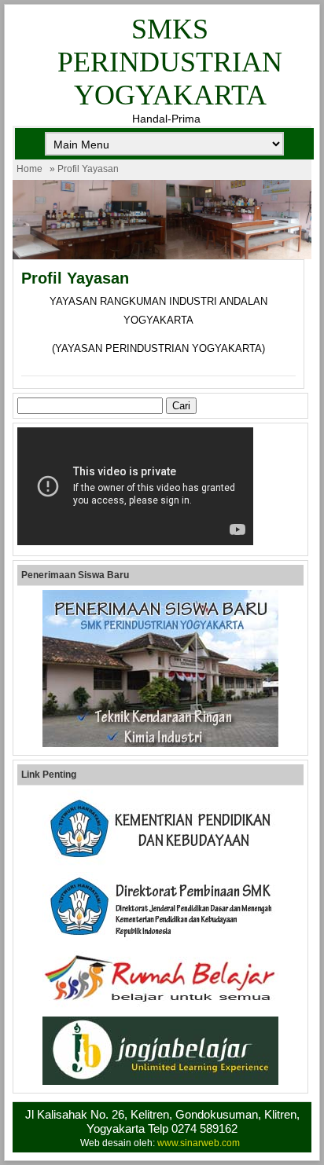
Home (29, 168)
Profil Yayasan (75, 278)
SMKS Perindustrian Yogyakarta (169, 62)
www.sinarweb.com (198, 1143)
